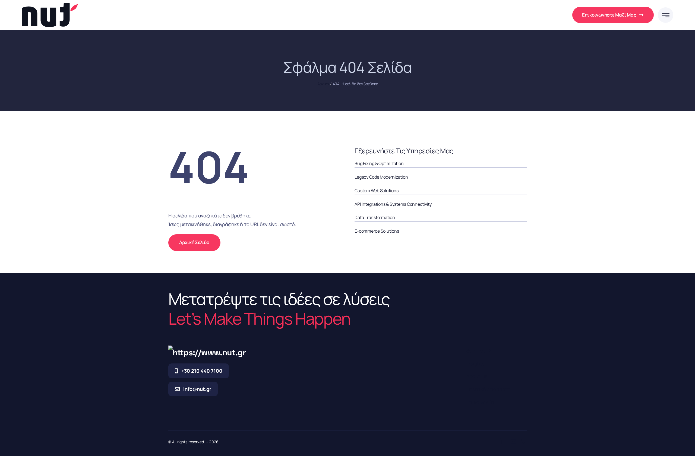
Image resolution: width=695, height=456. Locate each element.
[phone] (524, 441)
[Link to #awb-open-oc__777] (665, 15)
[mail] (513, 441)
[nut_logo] (50, 5)
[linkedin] (502, 441)
